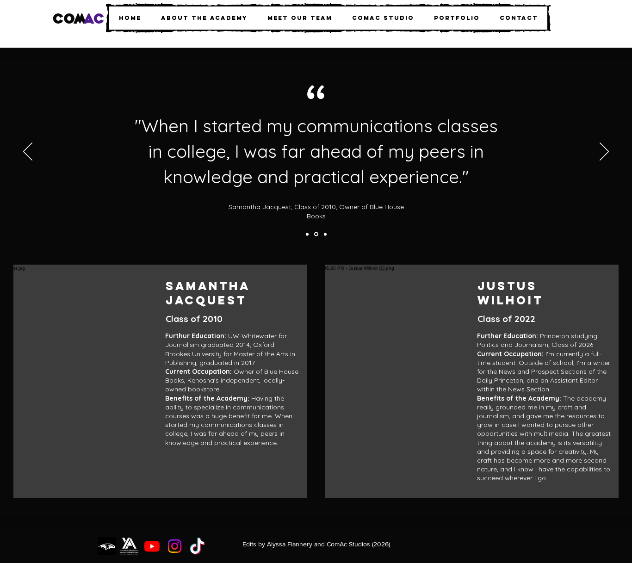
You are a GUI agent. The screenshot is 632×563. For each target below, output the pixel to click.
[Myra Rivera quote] (316, 234)
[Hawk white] (107, 546)
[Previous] (27, 152)
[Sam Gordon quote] (325, 234)
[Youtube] (152, 546)
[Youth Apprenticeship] (129, 546)
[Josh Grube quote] (307, 234)
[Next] (604, 152)
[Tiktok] (197, 546)
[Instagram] (175, 546)
